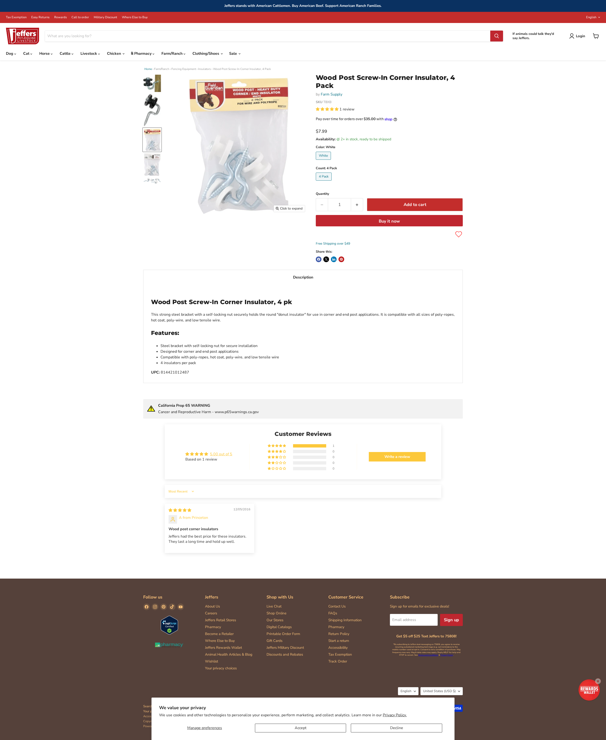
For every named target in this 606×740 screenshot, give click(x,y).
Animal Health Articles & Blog (228, 654)
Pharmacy (213, 627)
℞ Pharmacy (141, 53)
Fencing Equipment (183, 69)
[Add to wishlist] (458, 234)
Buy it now (389, 221)
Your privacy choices (221, 668)
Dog (10, 53)
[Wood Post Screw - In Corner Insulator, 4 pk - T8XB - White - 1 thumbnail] (152, 83)
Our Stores (275, 620)
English (591, 17)
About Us (212, 606)
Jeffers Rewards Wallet (223, 647)
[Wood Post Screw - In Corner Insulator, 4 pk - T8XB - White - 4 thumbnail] (152, 164)
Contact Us (337, 606)
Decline (396, 728)
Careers (211, 613)
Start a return (338, 640)
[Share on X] (326, 259)
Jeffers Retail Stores (220, 620)
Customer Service (345, 597)
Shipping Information (345, 620)
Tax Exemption (16, 17)
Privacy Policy (447, 655)
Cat (26, 53)
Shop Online (276, 613)
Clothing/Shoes (206, 53)
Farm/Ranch (172, 53)
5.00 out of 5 (221, 454)
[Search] (496, 36)
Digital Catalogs (279, 627)
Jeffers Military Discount (285, 647)
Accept (301, 728)
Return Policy (338, 633)
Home (148, 69)
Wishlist (211, 661)
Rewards (60, 17)
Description (303, 277)
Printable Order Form (283, 633)
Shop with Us (280, 597)
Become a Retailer (219, 633)
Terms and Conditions (428, 655)
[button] (327, 109)
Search (148, 706)
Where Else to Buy (135, 17)
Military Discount (105, 17)
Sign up (451, 620)
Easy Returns (40, 17)
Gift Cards (274, 640)
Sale (233, 53)
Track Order (337, 661)
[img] (180, 510)
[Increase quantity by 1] (357, 204)
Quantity (322, 194)
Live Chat (274, 606)
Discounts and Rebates (285, 654)
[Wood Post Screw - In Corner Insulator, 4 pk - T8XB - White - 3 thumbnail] (152, 140)
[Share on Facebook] (318, 259)
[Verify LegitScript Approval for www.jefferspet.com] (169, 625)
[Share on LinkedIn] (334, 259)
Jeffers (211, 597)
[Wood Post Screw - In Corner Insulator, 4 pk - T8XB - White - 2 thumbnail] (152, 110)
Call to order (80, 17)
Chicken (114, 53)
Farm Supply (331, 94)
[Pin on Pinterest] (341, 259)
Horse (45, 53)
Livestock (89, 53)
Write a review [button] (397, 456)
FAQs (332, 613)
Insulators (204, 69)
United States (439, 691)
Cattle (65, 53)
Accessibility (338, 647)
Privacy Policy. (395, 715)
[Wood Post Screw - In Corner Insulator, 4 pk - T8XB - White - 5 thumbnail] (152, 181)
